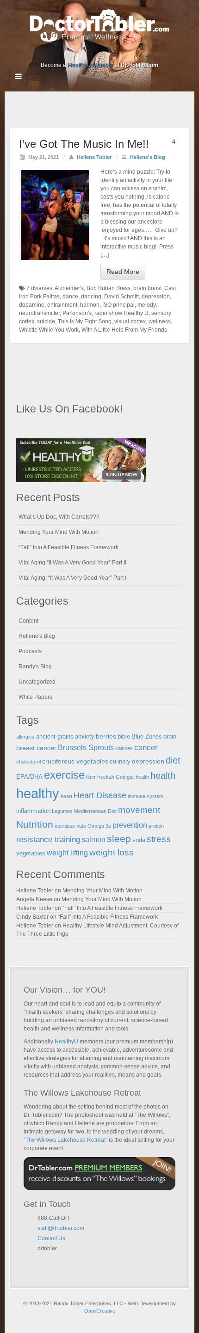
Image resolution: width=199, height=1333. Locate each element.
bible (124, 736)
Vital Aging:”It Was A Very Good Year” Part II (72, 562)
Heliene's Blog (147, 157)
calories (124, 748)
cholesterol (28, 761)
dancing (91, 296)
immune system (145, 796)
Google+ (81, 52)
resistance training (48, 839)
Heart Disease (100, 795)
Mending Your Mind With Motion (59, 532)
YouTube (118, 52)
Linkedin (93, 52)
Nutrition (34, 824)
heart (66, 796)
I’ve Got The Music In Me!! (84, 144)
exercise (64, 775)
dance (70, 296)
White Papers (35, 697)
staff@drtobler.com (60, 1228)
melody (146, 305)
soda (138, 840)
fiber (91, 777)
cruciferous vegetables (75, 761)
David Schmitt (121, 296)
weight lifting (67, 853)
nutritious (65, 826)
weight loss (111, 852)
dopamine (31, 305)
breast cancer (36, 747)
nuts (81, 826)
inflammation (33, 811)
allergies (25, 736)
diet (173, 760)
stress (159, 839)
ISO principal (118, 305)
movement (139, 810)
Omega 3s (99, 826)
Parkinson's (77, 313)
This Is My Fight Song (85, 321)
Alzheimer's (69, 288)
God (120, 777)
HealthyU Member (90, 65)
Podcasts (30, 651)
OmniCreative (99, 1311)
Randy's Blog (35, 666)
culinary (120, 761)
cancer (146, 747)
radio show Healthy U (121, 313)
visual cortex (130, 321)
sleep (119, 838)
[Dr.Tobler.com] (99, 25)
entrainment (62, 305)
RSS (131, 52)
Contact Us (51, 1238)
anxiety (84, 736)
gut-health (138, 777)
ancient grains (55, 736)
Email (41, 1259)
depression (156, 296)
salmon (93, 839)
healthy (37, 793)
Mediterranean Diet (95, 811)
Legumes (62, 811)
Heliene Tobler (94, 157)
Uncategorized (37, 682)
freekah (105, 777)
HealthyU (66, 1041)
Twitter (106, 52)
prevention (129, 825)
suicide (46, 321)
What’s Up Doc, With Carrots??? (59, 517)
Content (28, 621)
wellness (160, 321)
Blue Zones (146, 736)
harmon (90, 305)
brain (169, 736)
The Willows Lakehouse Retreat (65, 1140)
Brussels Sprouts (86, 747)
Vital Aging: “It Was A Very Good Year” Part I (72, 578)
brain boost (147, 288)
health (162, 775)
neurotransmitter (39, 313)
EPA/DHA (29, 777)
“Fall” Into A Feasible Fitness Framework (68, 547)
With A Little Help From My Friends (124, 330)
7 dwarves (39, 288)
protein (156, 826)
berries (106, 736)
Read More (122, 271)
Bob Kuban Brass (109, 288)
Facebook (68, 52)
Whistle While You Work (49, 330)
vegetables (30, 853)
